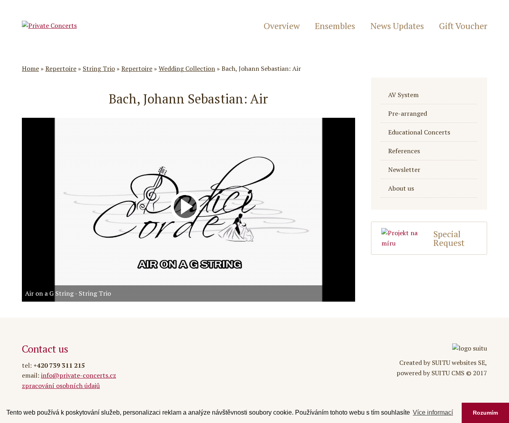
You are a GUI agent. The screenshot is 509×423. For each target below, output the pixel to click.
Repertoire (60, 68)
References (404, 151)
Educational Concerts (419, 132)
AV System (403, 95)
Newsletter (404, 169)
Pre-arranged (407, 113)
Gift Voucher (463, 25)
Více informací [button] (433, 412)
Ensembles (335, 25)
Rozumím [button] (485, 412)
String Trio (99, 68)
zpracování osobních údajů (61, 385)
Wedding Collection (187, 68)
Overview (282, 25)
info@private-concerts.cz (78, 375)
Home (30, 68)
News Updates (397, 25)
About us (401, 188)
